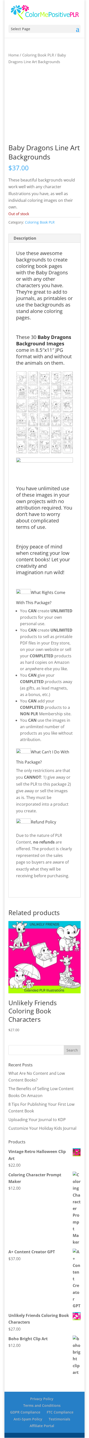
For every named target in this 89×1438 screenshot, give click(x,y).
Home (13, 54)
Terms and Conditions (42, 1405)
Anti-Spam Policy (28, 1419)
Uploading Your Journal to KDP (37, 1119)
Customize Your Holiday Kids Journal (42, 1128)
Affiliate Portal (42, 1425)
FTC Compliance (60, 1412)
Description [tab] (25, 238)
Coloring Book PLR (38, 54)
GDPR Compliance (25, 1412)
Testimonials (59, 1419)
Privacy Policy (41, 1398)
